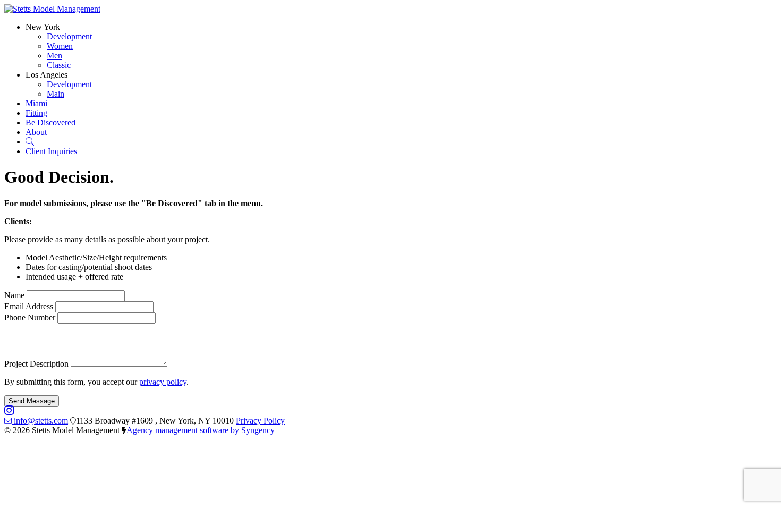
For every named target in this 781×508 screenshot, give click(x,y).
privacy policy (162, 381)
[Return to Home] (52, 8)
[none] (43, 26)
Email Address (28, 306)
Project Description (36, 363)
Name (14, 295)
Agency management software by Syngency (200, 430)
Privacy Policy (260, 420)
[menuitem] (69, 36)
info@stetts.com (41, 420)
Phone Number (29, 317)
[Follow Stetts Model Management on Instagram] (9, 411)
